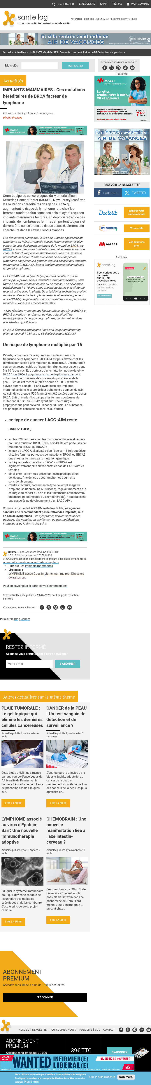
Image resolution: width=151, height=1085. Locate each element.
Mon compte (140, 3)
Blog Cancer (22, 619)
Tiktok (125, 67)
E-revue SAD (87, 3)
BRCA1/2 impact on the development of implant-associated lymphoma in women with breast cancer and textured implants (44, 560)
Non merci (126, 1077)
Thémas (116, 3)
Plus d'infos (31, 1082)
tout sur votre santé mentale (136, 212)
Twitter (111, 67)
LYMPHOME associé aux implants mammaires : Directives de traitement (46, 575)
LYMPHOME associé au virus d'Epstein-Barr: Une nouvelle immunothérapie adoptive (21, 830)
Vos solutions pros (137, 244)
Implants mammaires (39, 566)
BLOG (134, 19)
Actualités (76, 19)
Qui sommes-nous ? (63, 1029)
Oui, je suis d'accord (102, 1077)
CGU (97, 1029)
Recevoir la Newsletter (122, 185)
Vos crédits (136, 228)
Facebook (104, 67)
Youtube (69, 607)
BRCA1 (74, 245)
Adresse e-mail (16, 657)
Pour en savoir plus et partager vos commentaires (35, 586)
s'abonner (119, 1052)
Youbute (132, 67)
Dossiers (89, 19)
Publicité (85, 1029)
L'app (103, 3)
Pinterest (118, 67)
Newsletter (40, 1029)
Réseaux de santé (120, 19)
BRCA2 (7, 249)
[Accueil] (10, 19)
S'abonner (67, 664)
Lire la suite (13, 803)
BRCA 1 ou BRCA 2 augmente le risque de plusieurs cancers (41, 374)
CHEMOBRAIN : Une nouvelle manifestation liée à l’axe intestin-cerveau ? (66, 830)
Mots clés (11, 65)
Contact (109, 1029)
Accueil (7, 52)
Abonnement (102, 19)
